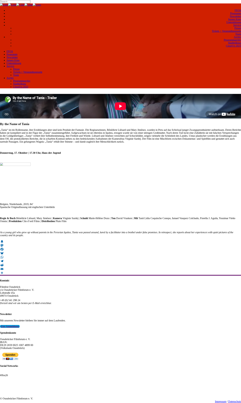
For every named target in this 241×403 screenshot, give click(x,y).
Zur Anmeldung (10, 326)
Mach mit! (5, 389)
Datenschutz (234, 401)
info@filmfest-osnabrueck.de (15, 307)
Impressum (220, 401)
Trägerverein (6, 392)
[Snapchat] (120, 241)
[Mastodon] (120, 245)
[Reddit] (120, 265)
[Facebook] (120, 249)
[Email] (120, 269)
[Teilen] (120, 273)
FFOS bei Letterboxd (11, 372)
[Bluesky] (120, 253)
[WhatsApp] (120, 257)
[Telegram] (120, 261)
